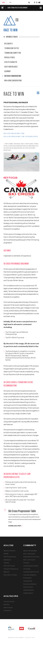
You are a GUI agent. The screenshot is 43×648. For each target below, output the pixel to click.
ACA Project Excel (10, 556)
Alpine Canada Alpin (30, 550)
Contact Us (7, 610)
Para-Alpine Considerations (13, 81)
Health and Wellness (11, 67)
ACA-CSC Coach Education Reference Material (11, 569)
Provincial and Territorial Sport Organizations (28, 590)
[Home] (14, 8)
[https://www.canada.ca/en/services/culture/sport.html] (32, 628)
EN (3, 2)
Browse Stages (12, 37)
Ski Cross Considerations (12, 76)
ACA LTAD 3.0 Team (10, 575)
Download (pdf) (15, 526)
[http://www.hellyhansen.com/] (22, 628)
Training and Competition (12, 53)
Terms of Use (8, 607)
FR (10, 2)
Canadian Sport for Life (31, 572)
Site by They (30, 637)
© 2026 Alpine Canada (16, 637)
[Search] (29, 2)
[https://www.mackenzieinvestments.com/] (11, 628)
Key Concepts (8, 44)
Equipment (7, 71)
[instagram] (36, 2)
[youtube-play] (39, 2)
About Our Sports (9, 550)
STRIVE (6, 553)
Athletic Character (10, 62)
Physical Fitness (9, 58)
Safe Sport (7, 559)
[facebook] (34, 2)
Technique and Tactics (11, 48)
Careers (6, 562)
